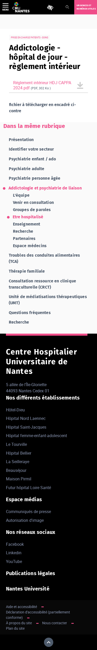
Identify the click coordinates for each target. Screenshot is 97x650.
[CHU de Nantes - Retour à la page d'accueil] (21, 7)
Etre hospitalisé (28, 216)
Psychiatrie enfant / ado (32, 159)
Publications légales (30, 573)
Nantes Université (27, 589)
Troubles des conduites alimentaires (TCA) (44, 258)
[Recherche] (67, 7)
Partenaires (24, 238)
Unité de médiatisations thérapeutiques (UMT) (48, 299)
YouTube (14, 561)
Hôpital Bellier (18, 453)
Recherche (23, 231)
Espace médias (24, 499)
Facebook (15, 544)
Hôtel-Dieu (15, 410)
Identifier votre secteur (31, 149)
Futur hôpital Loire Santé (28, 487)
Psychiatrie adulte (26, 168)
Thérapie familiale (27, 271)
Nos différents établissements (43, 398)
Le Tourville (16, 444)
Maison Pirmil (18, 479)
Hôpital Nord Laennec (26, 418)
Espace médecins (30, 245)
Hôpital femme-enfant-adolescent (36, 435)
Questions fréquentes (30, 312)
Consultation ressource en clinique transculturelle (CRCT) (42, 284)
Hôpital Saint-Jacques (26, 427)
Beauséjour (16, 470)
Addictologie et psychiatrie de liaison (45, 188)
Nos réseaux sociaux (30, 532)
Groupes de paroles (32, 209)
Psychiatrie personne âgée (35, 178)
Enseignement (26, 224)
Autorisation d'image (25, 520)
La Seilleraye (17, 461)
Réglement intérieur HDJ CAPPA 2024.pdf (42, 85)
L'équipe (21, 195)
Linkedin (13, 553)
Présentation (21, 139)
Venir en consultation (33, 202)
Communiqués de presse (28, 511)
